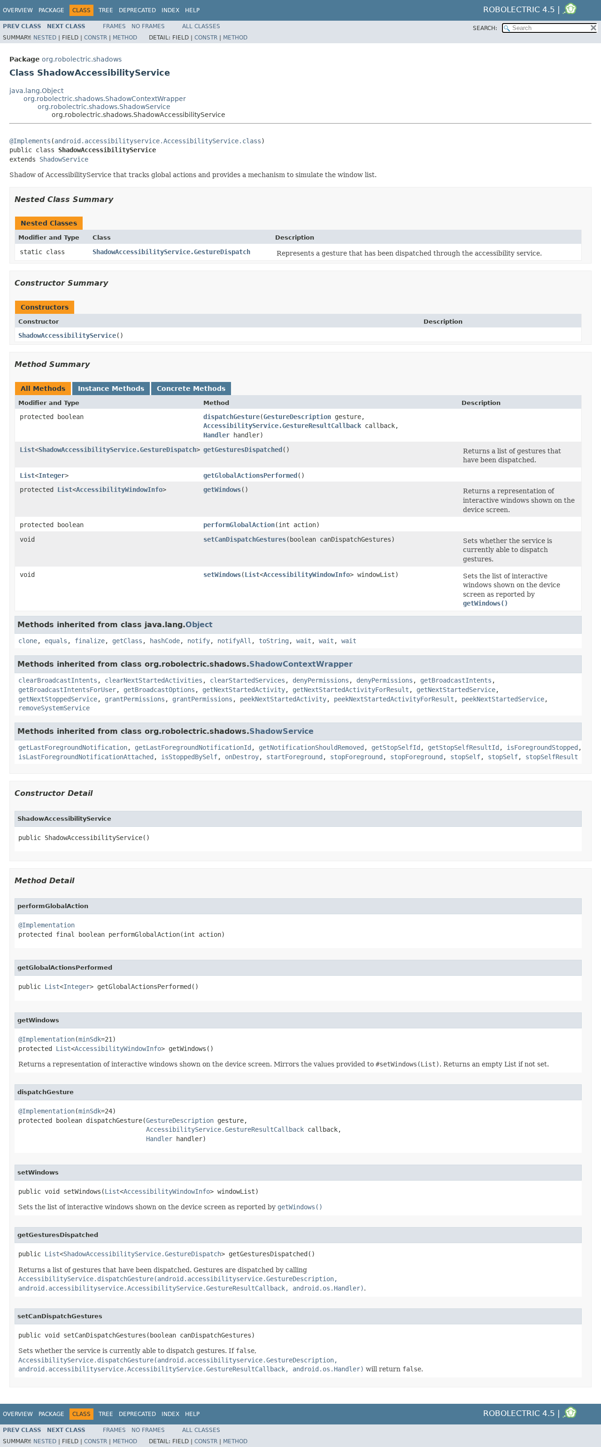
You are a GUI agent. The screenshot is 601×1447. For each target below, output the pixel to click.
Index (170, 10)
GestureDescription (297, 416)
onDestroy (242, 757)
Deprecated (137, 10)
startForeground (294, 757)
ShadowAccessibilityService (67, 335)
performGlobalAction (239, 525)
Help (192, 10)
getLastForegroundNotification (72, 747)
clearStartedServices (247, 680)
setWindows (222, 574)
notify (198, 641)
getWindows (222, 489)
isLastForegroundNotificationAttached (86, 757)
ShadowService (63, 159)
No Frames (148, 26)
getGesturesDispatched (242, 449)
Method (125, 37)
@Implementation (46, 925)
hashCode (165, 641)
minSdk (89, 1039)
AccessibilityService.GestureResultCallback (282, 425)
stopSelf (465, 757)
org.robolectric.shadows (82, 59)
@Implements (30, 141)
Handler (216, 435)
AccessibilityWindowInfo (119, 489)
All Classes (201, 26)
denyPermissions (321, 680)
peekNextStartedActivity (283, 699)
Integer (52, 475)
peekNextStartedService (503, 699)
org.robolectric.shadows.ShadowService (104, 106)
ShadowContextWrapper (301, 664)
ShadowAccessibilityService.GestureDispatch (171, 252)
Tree (106, 10)
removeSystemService (54, 708)
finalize (90, 641)
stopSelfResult (551, 757)
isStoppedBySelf (189, 757)
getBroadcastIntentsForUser (67, 689)
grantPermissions (135, 699)
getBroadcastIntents (456, 680)
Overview (18, 10)
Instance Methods (111, 388)
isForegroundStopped (542, 747)
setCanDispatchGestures (244, 539)
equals (56, 641)
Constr (95, 37)
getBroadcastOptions (159, 689)
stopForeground (356, 757)
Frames (114, 26)
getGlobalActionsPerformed (250, 475)
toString (274, 641)
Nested (44, 37)
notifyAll (234, 641)
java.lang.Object (36, 90)
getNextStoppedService (57, 699)
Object (199, 624)
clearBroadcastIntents (57, 680)
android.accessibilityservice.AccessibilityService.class (157, 141)
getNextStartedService (455, 689)
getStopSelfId (395, 747)
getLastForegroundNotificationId (193, 747)
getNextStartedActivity (243, 689)
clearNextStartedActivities (153, 680)
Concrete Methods (191, 388)
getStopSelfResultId (463, 747)
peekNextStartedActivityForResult (394, 699)
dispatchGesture (231, 416)
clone (27, 641)
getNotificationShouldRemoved (311, 747)
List (27, 449)
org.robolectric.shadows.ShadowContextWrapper (104, 98)
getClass (127, 641)
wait (303, 641)
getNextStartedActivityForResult (351, 689)
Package (51, 10)
